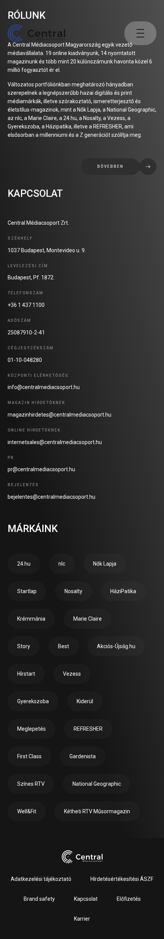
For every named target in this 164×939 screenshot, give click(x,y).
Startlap (27, 591)
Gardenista (82, 756)
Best (63, 646)
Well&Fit (26, 811)
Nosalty (73, 591)
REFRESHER (88, 729)
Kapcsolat (86, 899)
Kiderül (85, 701)
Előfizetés (129, 899)
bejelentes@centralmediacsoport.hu (51, 497)
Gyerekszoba (33, 701)
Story (23, 646)
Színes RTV (31, 784)
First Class (29, 756)
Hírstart (26, 674)
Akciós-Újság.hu (116, 646)
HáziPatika (123, 591)
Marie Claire (87, 619)
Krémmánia (31, 619)
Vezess (72, 674)
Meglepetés (31, 729)
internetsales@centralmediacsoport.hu (55, 442)
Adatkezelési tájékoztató (41, 879)
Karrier (82, 919)
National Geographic (96, 784)
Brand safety (39, 899)
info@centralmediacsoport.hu (44, 387)
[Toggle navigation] (140, 33)
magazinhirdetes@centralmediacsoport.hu (59, 415)
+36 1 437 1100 (26, 305)
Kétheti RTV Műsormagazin (97, 811)
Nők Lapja (104, 564)
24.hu (24, 564)
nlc (61, 564)
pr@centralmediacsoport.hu (41, 469)
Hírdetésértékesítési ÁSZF (121, 879)
